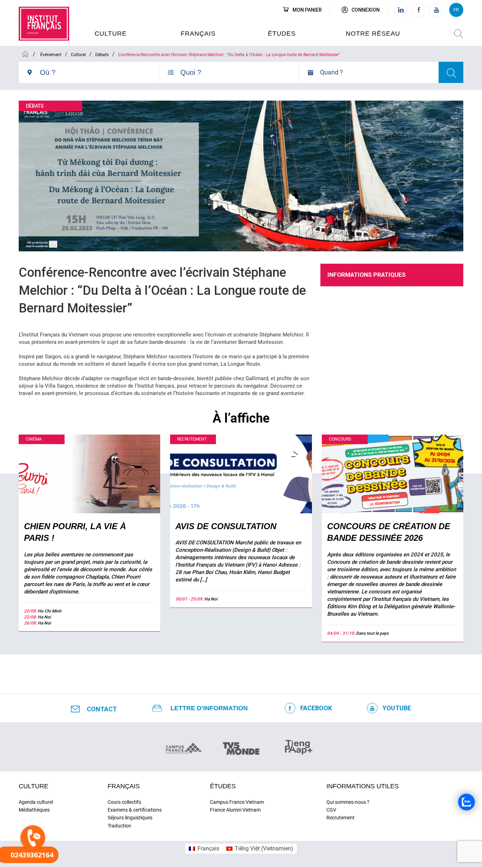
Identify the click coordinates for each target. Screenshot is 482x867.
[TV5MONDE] (241, 746)
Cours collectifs (124, 802)
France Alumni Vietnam (235, 810)
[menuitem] (203, 849)
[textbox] (99, 72)
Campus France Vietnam (237, 802)
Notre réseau (373, 33)
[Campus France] (183, 748)
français (124, 786)
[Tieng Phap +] (299, 746)
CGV (331, 810)
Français (198, 33)
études (282, 33)
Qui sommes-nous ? (347, 802)
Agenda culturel (36, 802)
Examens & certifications (135, 810)
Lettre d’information (209, 708)
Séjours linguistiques (130, 817)
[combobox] (99, 75)
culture (111, 33)
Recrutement (340, 817)
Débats (35, 106)
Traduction (119, 826)
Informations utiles (362, 786)
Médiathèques (34, 810)
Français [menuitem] (208, 848)
